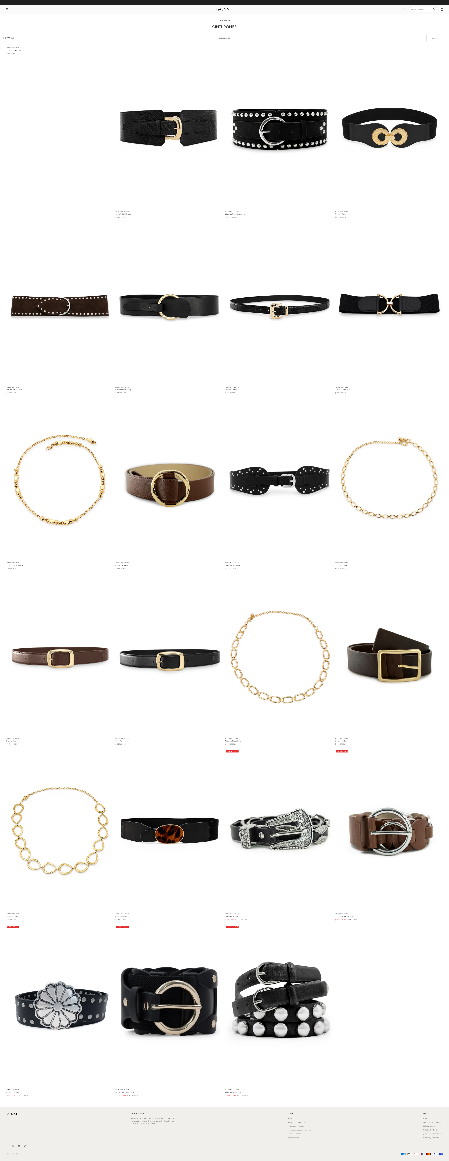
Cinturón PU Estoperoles (124, 1092)
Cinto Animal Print (122, 917)
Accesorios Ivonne (12, 48)
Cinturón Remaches (232, 565)
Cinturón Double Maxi (233, 1092)
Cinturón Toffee (341, 741)
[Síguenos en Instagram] (13, 1146)
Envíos (425, 1118)
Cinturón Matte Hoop (123, 390)
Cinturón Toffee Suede (14, 390)
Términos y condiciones (296, 1134)
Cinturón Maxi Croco (123, 214)
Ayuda (290, 1118)
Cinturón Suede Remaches (235, 214)
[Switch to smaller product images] (8, 38)
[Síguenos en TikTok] (25, 1146)
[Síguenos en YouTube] (19, 1146)
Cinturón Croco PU (232, 390)
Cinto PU (118, 741)
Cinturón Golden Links (343, 565)
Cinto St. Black (340, 214)
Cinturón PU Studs (12, 1092)
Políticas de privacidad (296, 1126)
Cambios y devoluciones (432, 1138)
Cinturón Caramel (121, 565)
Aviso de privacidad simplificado (299, 1130)
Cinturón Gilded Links (233, 741)
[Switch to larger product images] (5, 38)
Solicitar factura (429, 1126)
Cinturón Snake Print (13, 50)
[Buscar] (434, 9)
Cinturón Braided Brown (344, 917)
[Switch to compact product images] (12, 38)
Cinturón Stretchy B (342, 390)
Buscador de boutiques (296, 1122)
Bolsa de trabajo (294, 1138)
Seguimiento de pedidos (432, 1122)
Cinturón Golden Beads (14, 565)
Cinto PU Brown (11, 741)
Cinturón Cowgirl (231, 917)
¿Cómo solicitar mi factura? (433, 1134)
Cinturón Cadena (12, 917)
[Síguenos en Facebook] (7, 1146)
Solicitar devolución (430, 1130)
